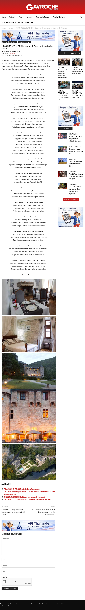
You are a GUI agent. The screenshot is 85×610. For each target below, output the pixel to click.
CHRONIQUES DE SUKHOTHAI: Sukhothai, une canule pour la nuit (24, 497)
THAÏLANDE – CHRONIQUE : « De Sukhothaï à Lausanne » (22, 489)
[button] (80, 17)
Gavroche (12, 53)
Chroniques (12, 42)
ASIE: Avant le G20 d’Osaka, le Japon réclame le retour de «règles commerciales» (43, 512)
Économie (29, 17)
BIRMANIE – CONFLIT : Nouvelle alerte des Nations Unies (75, 162)
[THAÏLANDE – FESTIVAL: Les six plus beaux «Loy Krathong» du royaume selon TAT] (62, 186)
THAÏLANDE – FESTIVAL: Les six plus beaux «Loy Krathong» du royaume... (75, 189)
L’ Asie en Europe (8, 22)
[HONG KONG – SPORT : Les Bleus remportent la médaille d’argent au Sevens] (62, 136)
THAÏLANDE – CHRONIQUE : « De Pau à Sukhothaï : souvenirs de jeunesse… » (28, 500)
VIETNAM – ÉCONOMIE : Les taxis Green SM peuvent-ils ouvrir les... (63, 95)
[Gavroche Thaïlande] (42, 7)
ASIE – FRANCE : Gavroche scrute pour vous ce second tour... (76, 150)
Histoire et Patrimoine (25, 22)
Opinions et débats (42, 17)
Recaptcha (5, 577)
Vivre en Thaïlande (59, 17)
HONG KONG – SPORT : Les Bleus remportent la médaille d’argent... (75, 137)
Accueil (4, 17)
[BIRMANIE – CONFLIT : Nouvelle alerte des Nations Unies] (62, 161)
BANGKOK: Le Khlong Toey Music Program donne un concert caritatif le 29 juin (13, 512)
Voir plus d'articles (70, 199)
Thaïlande (12, 17)
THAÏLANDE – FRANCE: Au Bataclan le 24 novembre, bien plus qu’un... (76, 175)
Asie (20, 17)
